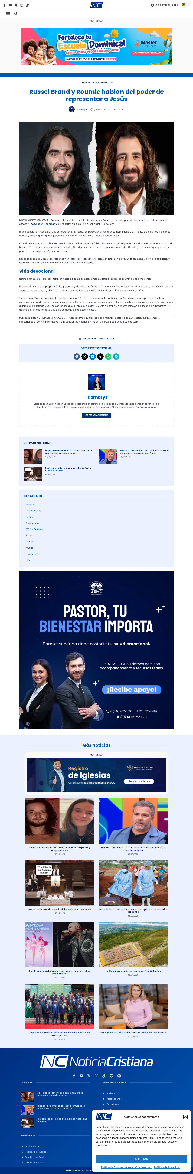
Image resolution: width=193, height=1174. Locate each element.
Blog (28, 560)
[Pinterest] (111, 1076)
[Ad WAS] (96, 791)
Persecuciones (33, 510)
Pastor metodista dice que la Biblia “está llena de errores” (68, 469)
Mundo (29, 547)
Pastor (29, 535)
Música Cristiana (34, 529)
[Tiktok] (27, 5)
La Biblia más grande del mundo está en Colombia (133, 971)
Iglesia (29, 517)
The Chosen (36, 224)
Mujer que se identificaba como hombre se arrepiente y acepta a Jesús (68, 452)
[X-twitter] (16, 5)
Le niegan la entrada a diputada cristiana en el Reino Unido (133, 1032)
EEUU (84, 83)
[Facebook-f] (4, 5)
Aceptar (141, 1159)
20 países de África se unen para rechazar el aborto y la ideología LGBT (59, 1034)
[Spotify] (119, 1076)
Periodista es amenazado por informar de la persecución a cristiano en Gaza (144, 452)
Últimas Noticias (37, 443)
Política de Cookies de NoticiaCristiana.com (126, 1167)
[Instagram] (21, 5)
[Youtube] (10, 5)
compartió (52, 224)
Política (29, 541)
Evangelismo (32, 523)
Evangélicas (32, 554)
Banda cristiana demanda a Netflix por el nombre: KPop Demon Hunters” (59, 972)
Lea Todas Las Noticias (96, 415)
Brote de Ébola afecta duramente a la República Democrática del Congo (133, 911)
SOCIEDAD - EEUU (106, 83)
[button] (185, 1117)
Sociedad (92, 83)
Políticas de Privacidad (167, 1167)
